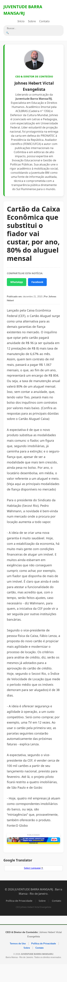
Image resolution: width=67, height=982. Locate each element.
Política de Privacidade (19, 900)
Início (21, 21)
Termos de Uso (18, 943)
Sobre (32, 21)
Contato (44, 21)
